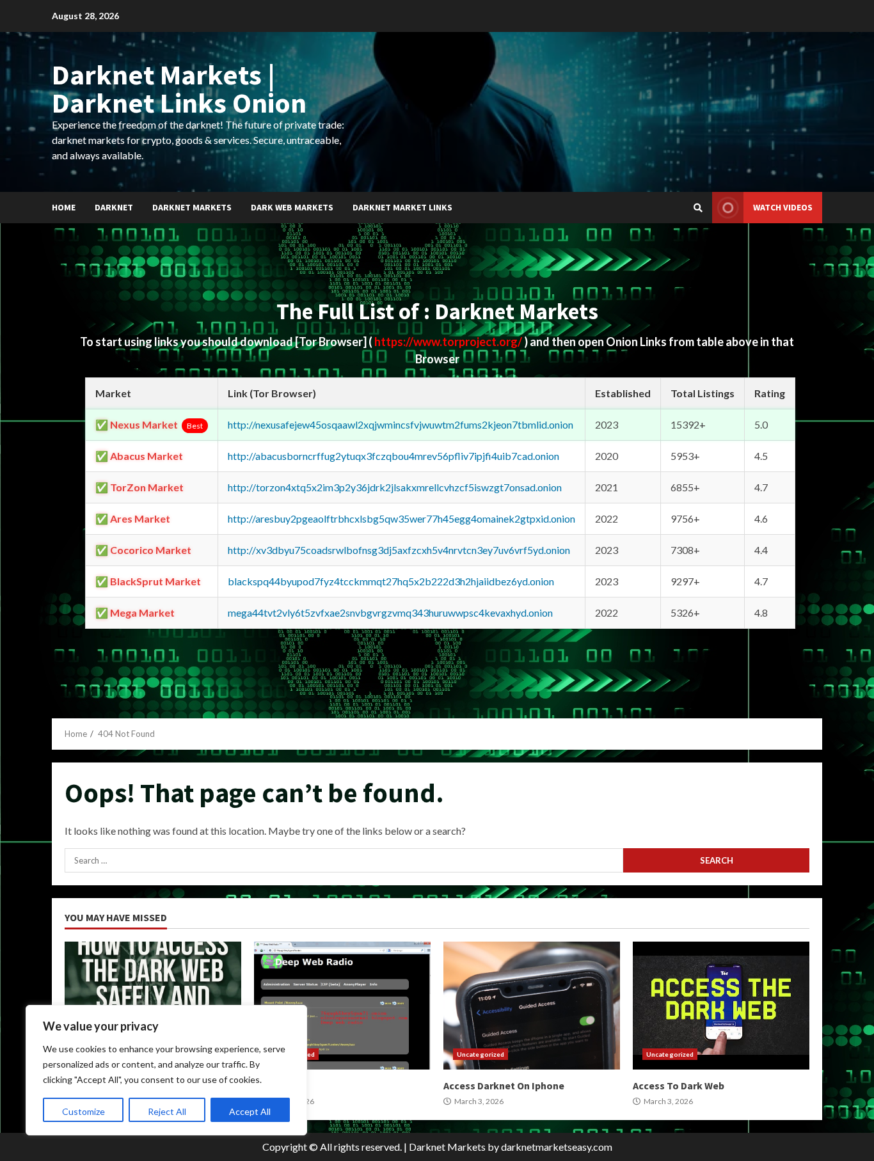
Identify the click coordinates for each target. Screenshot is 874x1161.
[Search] (698, 208)
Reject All (167, 1111)
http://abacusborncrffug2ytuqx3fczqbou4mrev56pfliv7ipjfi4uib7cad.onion (393, 456)
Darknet (114, 207)
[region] (166, 1070)
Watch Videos (783, 207)
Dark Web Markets (292, 207)
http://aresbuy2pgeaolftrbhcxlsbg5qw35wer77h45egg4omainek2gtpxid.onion (401, 518)
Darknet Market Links (402, 207)
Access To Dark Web (721, 1006)
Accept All (250, 1111)
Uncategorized (480, 1054)
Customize (83, 1111)
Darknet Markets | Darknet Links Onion (179, 88)
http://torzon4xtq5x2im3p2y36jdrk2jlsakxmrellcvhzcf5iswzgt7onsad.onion (395, 487)
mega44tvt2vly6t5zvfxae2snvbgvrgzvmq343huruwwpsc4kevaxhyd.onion (390, 612)
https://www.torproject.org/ (449, 342)
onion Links (342, 1006)
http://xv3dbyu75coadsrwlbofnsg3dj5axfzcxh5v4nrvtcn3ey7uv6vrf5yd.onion (399, 550)
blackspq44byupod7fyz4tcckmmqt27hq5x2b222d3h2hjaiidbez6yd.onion (391, 581)
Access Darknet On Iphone (531, 1006)
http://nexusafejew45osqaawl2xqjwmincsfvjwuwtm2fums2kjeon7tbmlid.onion (400, 424)
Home (63, 207)
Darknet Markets (192, 207)
